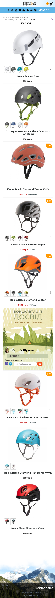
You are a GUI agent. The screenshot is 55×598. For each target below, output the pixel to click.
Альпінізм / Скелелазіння (15, 19)
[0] (51, 4)
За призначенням (20, 17)
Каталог (43, 10)
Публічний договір (31, 595)
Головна (5, 17)
